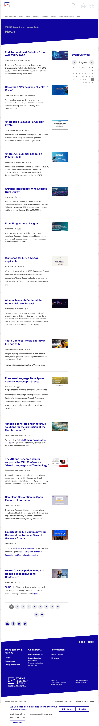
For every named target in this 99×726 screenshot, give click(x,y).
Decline (82, 709)
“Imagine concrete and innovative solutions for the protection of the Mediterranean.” (25, 427)
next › (36, 614)
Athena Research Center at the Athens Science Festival (23, 302)
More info (17, 722)
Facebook (13, 623)
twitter (87, 6)
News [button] (78, 16)
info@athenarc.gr (83, 680)
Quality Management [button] (12, 665)
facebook (81, 6)
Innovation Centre (18, 5)
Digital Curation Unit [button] (35, 654)
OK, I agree (67, 709)
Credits (92, 701)
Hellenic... (36, 593)
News (10, 32)
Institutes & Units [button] (10, 16)
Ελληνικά (74, 4)
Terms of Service (81, 701)
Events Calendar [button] (57, 654)
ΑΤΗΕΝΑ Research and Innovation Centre (22, 27)
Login (83, 4)
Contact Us (54, 680)
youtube (93, 6)
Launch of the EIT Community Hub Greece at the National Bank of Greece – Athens (25, 535)
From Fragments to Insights (22, 223)
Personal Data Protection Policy (63, 701)
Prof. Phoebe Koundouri (23, 548)
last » (42, 614)
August (83, 62)
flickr (90, 6)
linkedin (84, 6)
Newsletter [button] (55, 658)
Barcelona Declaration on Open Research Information (24, 498)
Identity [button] (21, 16)
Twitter (19, 623)
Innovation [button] (45, 16)
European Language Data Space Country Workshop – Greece (24, 380)
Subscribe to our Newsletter (59, 682)
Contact (90, 4)
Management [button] (10, 661)
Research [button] (36, 16)
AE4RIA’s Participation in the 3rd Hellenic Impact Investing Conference (24, 574)
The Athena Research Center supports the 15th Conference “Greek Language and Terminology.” (27, 462)
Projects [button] (53, 16)
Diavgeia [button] (8, 658)
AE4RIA (8, 587)
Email (7, 623)
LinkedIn (25, 623)
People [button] (28, 16)
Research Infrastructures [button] (66, 16)
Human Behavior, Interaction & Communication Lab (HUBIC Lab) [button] (35, 661)
